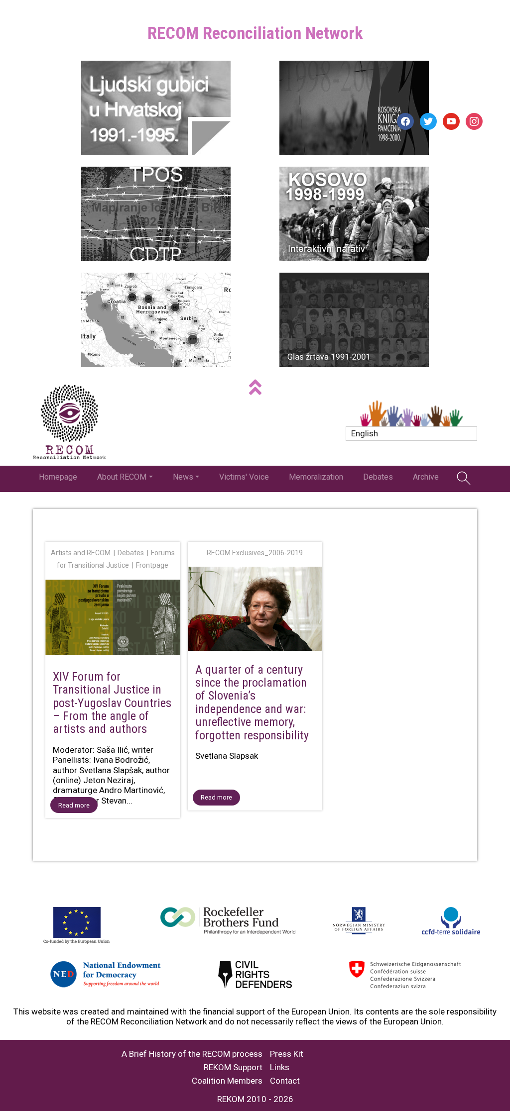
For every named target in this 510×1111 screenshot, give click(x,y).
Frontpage (152, 565)
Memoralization (316, 477)
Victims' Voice (244, 477)
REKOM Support (233, 1067)
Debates (378, 477)
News (183, 477)
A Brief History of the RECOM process (192, 1054)
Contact (285, 1081)
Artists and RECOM (81, 553)
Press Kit (286, 1054)
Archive (426, 477)
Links (279, 1067)
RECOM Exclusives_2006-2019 (255, 553)
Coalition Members (227, 1081)
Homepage (58, 477)
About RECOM (121, 477)
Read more (74, 805)
